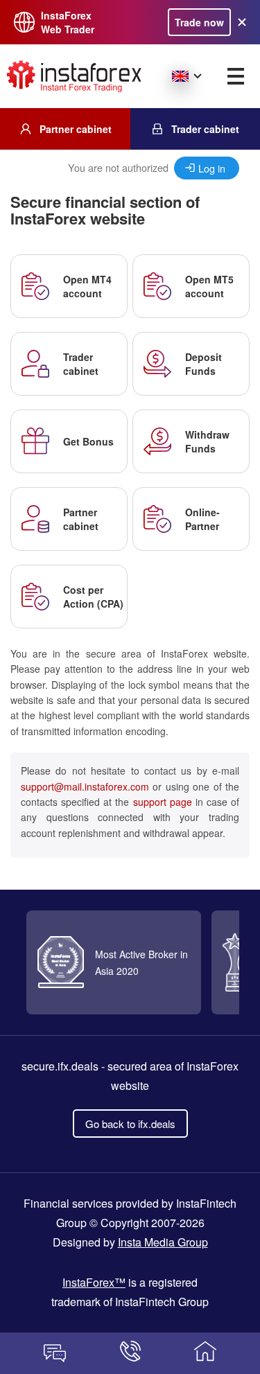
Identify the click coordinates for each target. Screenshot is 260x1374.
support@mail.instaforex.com (85, 786)
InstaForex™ (93, 1282)
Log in (211, 168)
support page (162, 802)
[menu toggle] (236, 76)
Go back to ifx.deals (130, 1123)
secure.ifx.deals (59, 1066)
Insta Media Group (163, 1242)
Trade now (199, 22)
